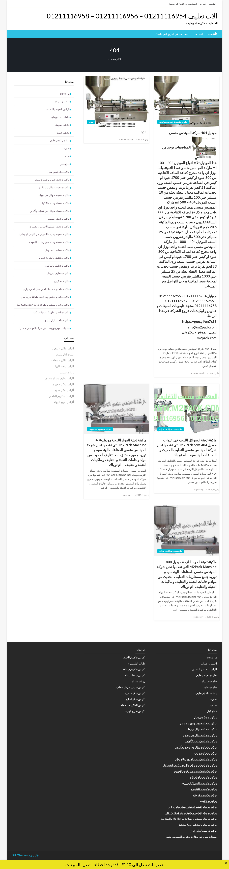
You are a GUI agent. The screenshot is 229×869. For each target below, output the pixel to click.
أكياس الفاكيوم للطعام (61, 396)
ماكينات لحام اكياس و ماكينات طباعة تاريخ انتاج (45, 296)
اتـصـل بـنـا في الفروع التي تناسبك (183, 4)
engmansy (198, 489)
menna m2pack (197, 373)
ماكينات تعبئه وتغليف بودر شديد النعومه (49, 242)
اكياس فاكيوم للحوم (63, 348)
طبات (67, 156)
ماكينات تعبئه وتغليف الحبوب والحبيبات (49, 226)
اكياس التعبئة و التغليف (58, 109)
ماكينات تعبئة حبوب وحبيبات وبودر (52, 179)
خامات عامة (63, 132)
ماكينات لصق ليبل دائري (57, 320)
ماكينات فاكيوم (62, 281)
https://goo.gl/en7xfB (199, 321)
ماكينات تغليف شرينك (58, 273)
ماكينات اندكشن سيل (59, 171)
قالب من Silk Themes (25, 855)
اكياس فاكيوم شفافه (62, 360)
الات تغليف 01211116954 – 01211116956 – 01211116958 (132, 16)
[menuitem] (199, 34)
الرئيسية (212, 4)
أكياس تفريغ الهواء (64, 402)
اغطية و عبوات (62, 101)
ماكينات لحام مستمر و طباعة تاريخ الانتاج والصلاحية (43, 304)
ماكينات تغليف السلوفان (57, 249)
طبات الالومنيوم (65, 354)
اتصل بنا (203, 4)
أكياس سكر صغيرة (63, 384)
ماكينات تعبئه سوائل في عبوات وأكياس (173, 122)
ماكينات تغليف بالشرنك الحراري (53, 257)
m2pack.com (207, 338)
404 (143, 133)
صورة (91, 122)
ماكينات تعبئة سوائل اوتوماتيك (54, 187)
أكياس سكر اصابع (64, 390)
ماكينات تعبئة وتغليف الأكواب (55, 203)
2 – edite (65, 93)
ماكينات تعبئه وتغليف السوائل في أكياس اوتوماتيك (44, 234)
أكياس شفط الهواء (64, 366)
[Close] (226, 863)
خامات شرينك (62, 124)
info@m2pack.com (202, 327)
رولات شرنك (67, 372)
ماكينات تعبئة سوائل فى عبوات (170, 429)
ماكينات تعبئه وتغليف (59, 218)
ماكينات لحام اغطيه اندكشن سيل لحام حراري (46, 289)
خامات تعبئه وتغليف (59, 117)
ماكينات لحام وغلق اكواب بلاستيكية (51, 312)
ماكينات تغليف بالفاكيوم (57, 265)
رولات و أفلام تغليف (60, 140)
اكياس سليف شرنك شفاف (59, 378)
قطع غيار (65, 163)
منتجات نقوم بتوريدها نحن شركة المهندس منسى (44, 328)
